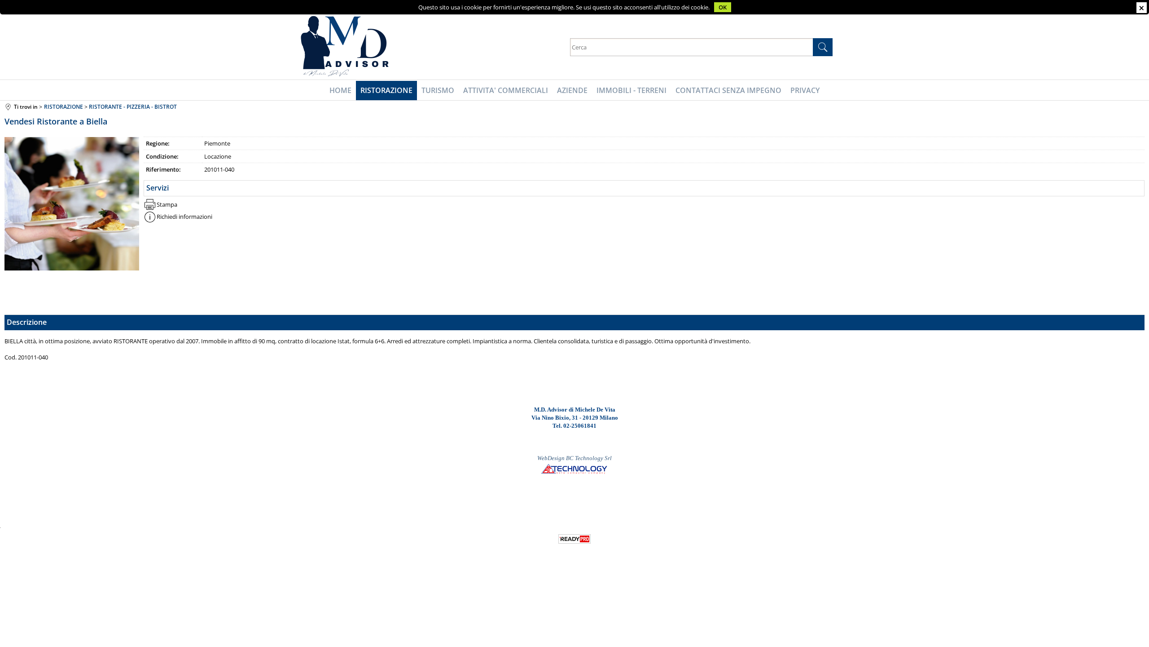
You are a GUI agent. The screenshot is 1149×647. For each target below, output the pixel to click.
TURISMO (437, 90)
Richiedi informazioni (184, 217)
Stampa (167, 204)
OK (723, 7)
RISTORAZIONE (386, 90)
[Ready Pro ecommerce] (574, 539)
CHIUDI (1141, 7)
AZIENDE (572, 90)
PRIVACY (805, 90)
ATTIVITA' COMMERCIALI (505, 90)
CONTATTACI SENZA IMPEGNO (728, 90)
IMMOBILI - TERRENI (631, 90)
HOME (340, 90)
